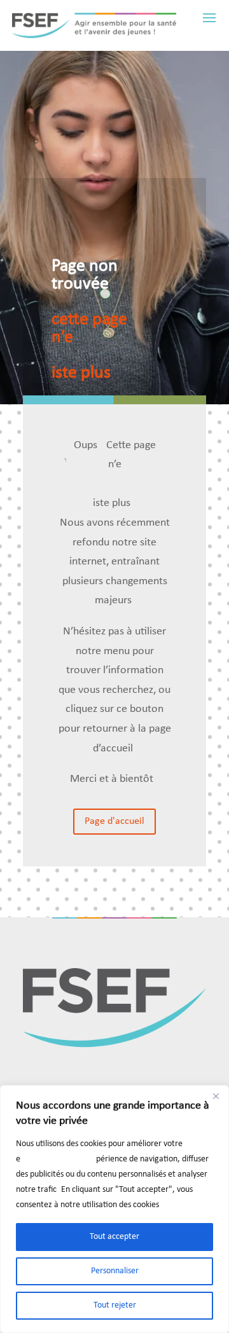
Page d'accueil (114, 821)
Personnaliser (115, 1271)
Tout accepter (114, 1236)
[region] (114, 1209)
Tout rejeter (115, 1305)
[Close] (215, 1096)
